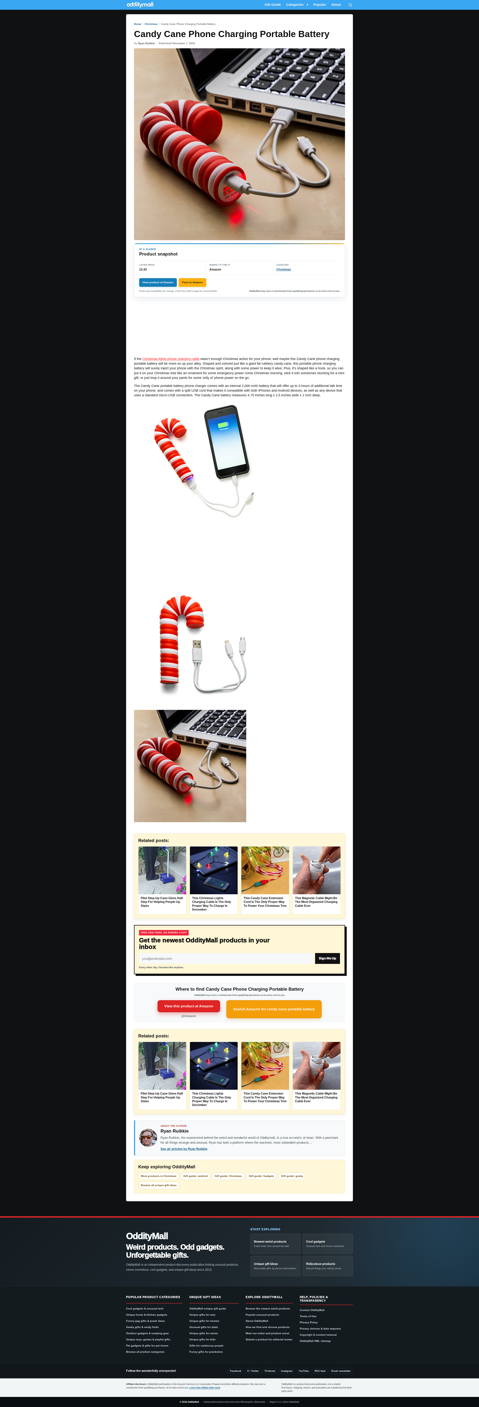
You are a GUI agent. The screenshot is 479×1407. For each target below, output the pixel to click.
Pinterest (270, 1371)
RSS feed (320, 1371)
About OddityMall (257, 1320)
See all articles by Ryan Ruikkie (184, 1149)
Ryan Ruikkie (146, 43)
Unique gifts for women (204, 1320)
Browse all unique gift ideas (159, 1185)
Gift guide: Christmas (228, 1175)
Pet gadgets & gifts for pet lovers (147, 1345)
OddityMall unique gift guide (207, 1308)
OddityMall (147, 1236)
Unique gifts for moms (203, 1333)
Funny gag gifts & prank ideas (145, 1320)
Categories (294, 5)
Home (137, 23)
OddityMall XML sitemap (315, 1340)
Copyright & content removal (318, 1334)
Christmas (151, 23)
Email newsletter (341, 1371)
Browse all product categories (145, 1351)
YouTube (304, 1371)
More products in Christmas (158, 1175)
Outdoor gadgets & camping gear (147, 1333)
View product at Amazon (158, 282)
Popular (319, 5)
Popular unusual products (262, 1314)
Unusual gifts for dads (203, 1327)
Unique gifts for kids (202, 1339)
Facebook (235, 1371)
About (336, 5)
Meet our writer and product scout (267, 1333)
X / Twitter (253, 1371)
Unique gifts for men (202, 1314)
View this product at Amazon (188, 1006)
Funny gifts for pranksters (206, 1351)
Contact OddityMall (312, 1310)
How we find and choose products (268, 1327)
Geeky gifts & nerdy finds (142, 1327)
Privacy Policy (309, 1322)
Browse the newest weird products (268, 1308)
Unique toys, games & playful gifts (148, 1339)
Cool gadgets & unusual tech (145, 1308)
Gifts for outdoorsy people (206, 1345)
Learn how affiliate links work (204, 1387)
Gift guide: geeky (292, 1175)
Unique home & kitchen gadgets (146, 1314)
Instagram (287, 1371)
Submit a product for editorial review (269, 1339)
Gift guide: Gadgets (261, 1175)
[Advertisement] (239, 329)
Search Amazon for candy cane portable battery (274, 1009)
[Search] (350, 5)
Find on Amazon (192, 282)
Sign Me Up (327, 958)
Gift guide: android (195, 1175)
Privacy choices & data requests (320, 1328)
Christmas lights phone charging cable (170, 359)
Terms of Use (308, 1316)
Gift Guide (273, 5)
